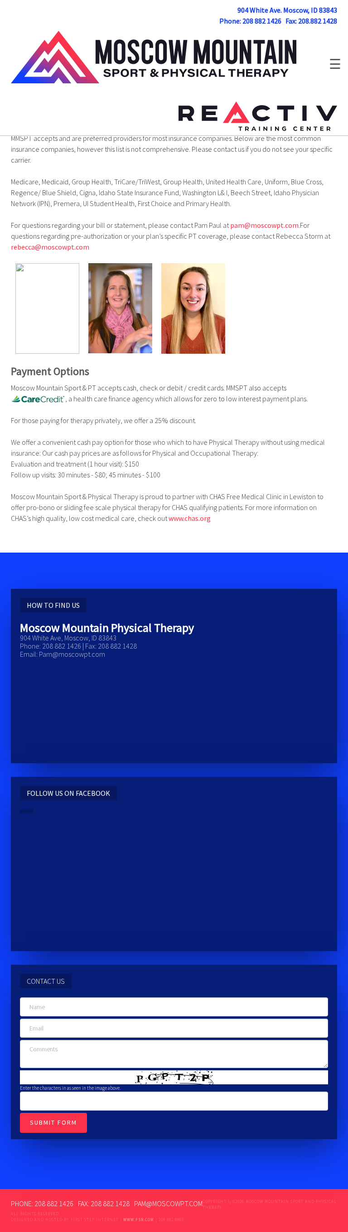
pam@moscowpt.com (264, 225)
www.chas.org (190, 518)
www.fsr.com (138, 1219)
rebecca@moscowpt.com (50, 246)
